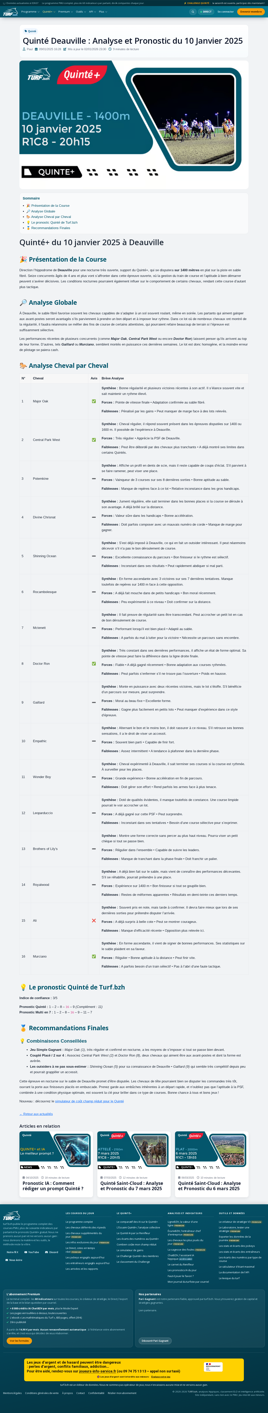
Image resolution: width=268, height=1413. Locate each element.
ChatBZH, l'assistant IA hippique (181, 1257)
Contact (80, 1393)
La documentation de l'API (234, 1272)
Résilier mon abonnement (122, 1393)
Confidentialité (96, 1393)
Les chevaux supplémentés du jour (84, 1234)
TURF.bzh (193, 1391)
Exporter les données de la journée (235, 1238)
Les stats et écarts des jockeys (237, 1246)
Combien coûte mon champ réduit (136, 1244)
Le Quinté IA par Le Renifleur (133, 1233)
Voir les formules (19, 1340)
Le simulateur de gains (130, 1250)
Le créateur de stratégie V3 (240, 1221)
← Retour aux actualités (36, 1114)
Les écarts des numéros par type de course (240, 1259)
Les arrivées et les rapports (82, 1269)
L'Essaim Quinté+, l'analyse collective (138, 1227)
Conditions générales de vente (42, 1393)
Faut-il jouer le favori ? (180, 1276)
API (91, 11)
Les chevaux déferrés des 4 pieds (86, 1227)
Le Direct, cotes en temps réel (80, 1249)
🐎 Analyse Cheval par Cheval (48, 217)
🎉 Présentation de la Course (47, 206)
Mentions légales (12, 1393)
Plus (101, 11)
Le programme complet (79, 1221)
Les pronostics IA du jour (182, 1270)
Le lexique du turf (229, 1278)
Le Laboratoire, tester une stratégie (234, 1229)
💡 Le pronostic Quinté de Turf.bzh (51, 222)
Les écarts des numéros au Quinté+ (138, 1239)
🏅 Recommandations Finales (48, 228)
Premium (64, 11)
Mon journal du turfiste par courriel (188, 1281)
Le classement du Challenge (133, 1261)
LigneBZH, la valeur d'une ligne (183, 1223)
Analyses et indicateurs (185, 1213)
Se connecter (226, 11)
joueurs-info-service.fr (97, 1371)
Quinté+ (47, 11)
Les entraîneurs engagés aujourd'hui (87, 1263)
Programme (28, 11)
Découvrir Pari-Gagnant (155, 1340)
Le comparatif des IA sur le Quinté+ (137, 1221)
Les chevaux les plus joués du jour (185, 1241)
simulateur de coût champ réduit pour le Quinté (89, 1101)
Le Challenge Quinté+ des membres (138, 1256)
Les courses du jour (80, 1213)
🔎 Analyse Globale (40, 211)
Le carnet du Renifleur (181, 1264)
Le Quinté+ (124, 1213)
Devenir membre (251, 11)
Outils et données (232, 1213)
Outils (79, 11)
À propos (67, 1393)
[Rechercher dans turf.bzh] (193, 12)
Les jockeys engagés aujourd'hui (85, 1257)
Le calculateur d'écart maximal (236, 1266)
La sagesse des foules (186, 1249)
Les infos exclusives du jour (87, 1242)
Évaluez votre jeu (160, 1376)
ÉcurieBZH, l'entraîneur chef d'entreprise (184, 1232)
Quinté (32, 31)
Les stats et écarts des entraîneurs (239, 1251)
